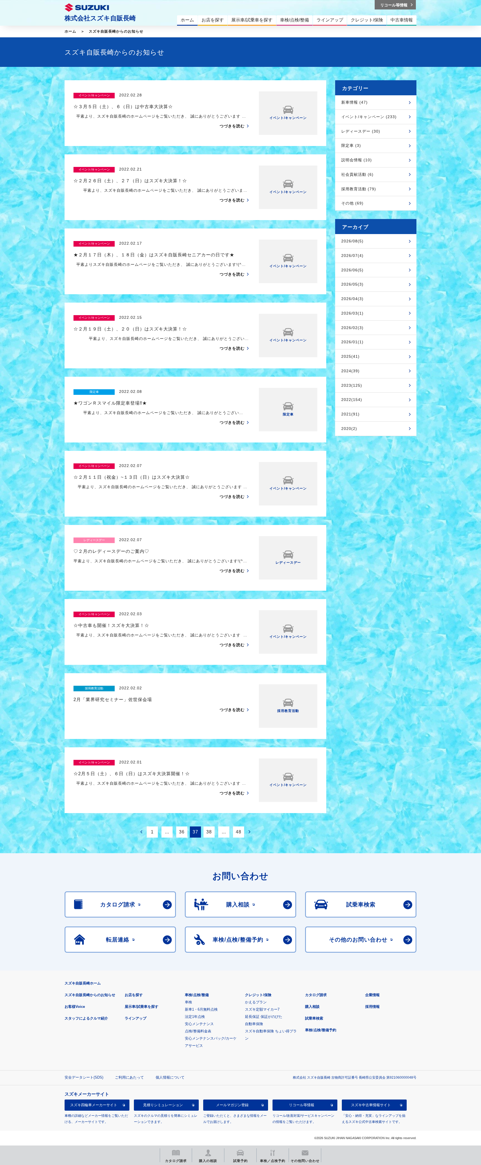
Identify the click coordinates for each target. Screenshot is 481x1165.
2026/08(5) (352, 241)
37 (195, 832)
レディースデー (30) (360, 131)
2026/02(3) (352, 327)
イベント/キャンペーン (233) (369, 117)
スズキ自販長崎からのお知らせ (116, 31)
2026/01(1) (352, 342)
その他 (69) (352, 203)
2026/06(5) (352, 270)
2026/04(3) (352, 298)
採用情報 (372, 1007)
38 (209, 832)
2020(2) (349, 428)
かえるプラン (256, 1002)
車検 (188, 1002)
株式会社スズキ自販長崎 (100, 18)
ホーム (70, 31)
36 (182, 832)
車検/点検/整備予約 (320, 1030)
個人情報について (170, 1077)
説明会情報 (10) (356, 160)
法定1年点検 (195, 1017)
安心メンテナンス (199, 1024)
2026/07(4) (352, 255)
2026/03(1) (352, 313)
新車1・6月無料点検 (201, 1009)
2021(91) (350, 414)
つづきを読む (232, 126)
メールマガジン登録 (232, 1105)
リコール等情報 (301, 1105)
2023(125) (351, 385)
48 (238, 832)
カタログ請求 (316, 995)
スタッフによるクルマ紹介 (86, 1018)
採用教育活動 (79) (358, 189)
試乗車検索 (314, 1018)
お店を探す (134, 995)
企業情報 (372, 995)
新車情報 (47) (354, 102)
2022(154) (351, 399)
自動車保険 (254, 1024)
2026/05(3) (352, 284)
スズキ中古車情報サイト (371, 1105)
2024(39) (350, 371)
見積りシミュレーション (163, 1105)
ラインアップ (135, 1018)
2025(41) (350, 356)
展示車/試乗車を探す (141, 1007)
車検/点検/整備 (197, 995)
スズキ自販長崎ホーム (83, 983)
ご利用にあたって (129, 1077)
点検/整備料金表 (198, 1031)
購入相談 (312, 1007)
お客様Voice (75, 1007)
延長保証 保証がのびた (263, 1017)
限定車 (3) (351, 145)
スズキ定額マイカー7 (262, 1009)
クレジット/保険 (258, 995)
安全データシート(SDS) (84, 1077)
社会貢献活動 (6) (357, 174)
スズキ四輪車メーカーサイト (93, 1105)
